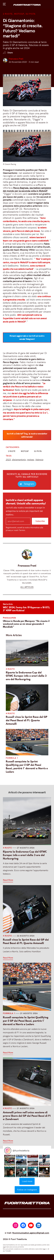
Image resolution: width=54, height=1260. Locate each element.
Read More (8, 880)
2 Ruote (8, 13)
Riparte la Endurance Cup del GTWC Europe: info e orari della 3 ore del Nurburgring (26, 676)
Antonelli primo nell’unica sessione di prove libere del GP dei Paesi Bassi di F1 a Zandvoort (27, 1116)
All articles (27, 587)
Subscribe (40, 521)
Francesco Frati (16, 58)
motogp (30, 459)
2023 (8, 459)
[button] (9, 1160)
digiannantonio (19, 459)
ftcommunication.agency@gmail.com (30, 1232)
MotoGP (19, 13)
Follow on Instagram (27, 1189)
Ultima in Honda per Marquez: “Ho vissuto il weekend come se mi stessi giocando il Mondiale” (26, 623)
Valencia (39, 459)
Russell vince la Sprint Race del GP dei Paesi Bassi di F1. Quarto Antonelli (26, 720)
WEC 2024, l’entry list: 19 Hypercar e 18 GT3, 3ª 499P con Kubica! (26, 609)
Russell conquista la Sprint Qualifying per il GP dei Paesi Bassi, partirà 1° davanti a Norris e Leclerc (27, 766)
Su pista (30, 13)
